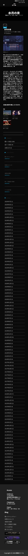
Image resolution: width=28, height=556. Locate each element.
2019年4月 (8, 328)
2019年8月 (8, 315)
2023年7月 (8, 255)
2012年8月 (8, 479)
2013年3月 (8, 463)
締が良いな (5, 125)
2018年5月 (8, 346)
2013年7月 (8, 460)
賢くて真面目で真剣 (9, 181)
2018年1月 (8, 359)
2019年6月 (8, 321)
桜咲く (14, 115)
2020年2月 (8, 296)
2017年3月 (8, 384)
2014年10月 (8, 429)
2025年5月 (8, 205)
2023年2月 (8, 261)
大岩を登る (5, 115)
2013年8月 (8, 457)
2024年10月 (8, 220)
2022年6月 (8, 277)
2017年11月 (8, 365)
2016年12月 (8, 394)
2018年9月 (8, 340)
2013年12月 (8, 444)
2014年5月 (8, 432)
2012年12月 (8, 466)
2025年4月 (8, 208)
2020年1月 (8, 299)
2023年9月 (8, 249)
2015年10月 (8, 403)
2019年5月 (8, 324)
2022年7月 (8, 274)
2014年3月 (8, 435)
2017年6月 (8, 378)
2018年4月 (8, 350)
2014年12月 (8, 425)
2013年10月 (8, 451)
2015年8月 (8, 406)
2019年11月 (8, 305)
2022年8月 (8, 271)
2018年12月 (8, 337)
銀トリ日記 (14, 15)
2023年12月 (8, 239)
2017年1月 (8, 391)
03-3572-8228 (11, 504)
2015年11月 (8, 400)
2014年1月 (8, 441)
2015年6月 (8, 413)
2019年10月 (8, 309)
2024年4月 (8, 230)
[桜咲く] (16, 112)
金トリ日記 (8, 145)
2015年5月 (8, 416)
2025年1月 (8, 214)
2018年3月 (8, 353)
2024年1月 (8, 236)
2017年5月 (8, 381)
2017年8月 (8, 375)
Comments (8, 33)
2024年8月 (8, 223)
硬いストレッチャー (9, 156)
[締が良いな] (7, 122)
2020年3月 (8, 293)
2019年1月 (8, 334)
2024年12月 (8, 217)
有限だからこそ (8, 165)
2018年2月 (8, 356)
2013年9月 (8, 454)
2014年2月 (8, 438)
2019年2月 (8, 331)
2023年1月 (8, 264)
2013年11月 (8, 447)
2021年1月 (8, 280)
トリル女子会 (8, 190)
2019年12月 (8, 302)
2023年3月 (8, 258)
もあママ (9, 31)
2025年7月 (8, 201)
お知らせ (7, 148)
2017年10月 (8, 369)
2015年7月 (8, 410)
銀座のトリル (8, 15)
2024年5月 (8, 227)
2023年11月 (8, 242)
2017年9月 (8, 372)
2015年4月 (8, 419)
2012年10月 (8, 473)
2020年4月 (8, 290)
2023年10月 (8, 246)
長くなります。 (9, 529)
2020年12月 (8, 283)
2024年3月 (8, 233)
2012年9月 (8, 476)
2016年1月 (8, 397)
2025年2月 (8, 211)
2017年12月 (8, 362)
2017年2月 (8, 387)
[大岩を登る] (7, 112)
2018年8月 (8, 343)
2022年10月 (8, 268)
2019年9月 (8, 312)
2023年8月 (8, 252)
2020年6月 (8, 287)
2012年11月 (8, 470)
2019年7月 (8, 318)
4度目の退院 (8, 173)
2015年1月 (8, 422)
